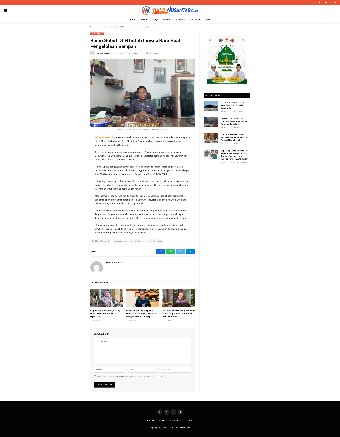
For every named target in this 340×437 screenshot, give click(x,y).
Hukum (144, 19)
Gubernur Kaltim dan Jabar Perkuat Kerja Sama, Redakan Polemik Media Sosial (234, 137)
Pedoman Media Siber (169, 421)
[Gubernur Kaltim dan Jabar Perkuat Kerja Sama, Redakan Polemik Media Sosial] (211, 138)
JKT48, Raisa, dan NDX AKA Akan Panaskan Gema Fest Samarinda (233, 105)
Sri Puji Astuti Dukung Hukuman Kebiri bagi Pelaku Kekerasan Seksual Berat (178, 313)
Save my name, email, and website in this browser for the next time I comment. (130, 376)
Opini (207, 19)
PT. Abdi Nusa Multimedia (178, 427)
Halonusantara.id (120, 241)
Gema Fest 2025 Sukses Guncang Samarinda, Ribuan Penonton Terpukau (234, 121)
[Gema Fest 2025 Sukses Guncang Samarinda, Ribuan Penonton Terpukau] (211, 122)
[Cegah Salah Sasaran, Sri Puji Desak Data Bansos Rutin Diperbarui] (106, 298)
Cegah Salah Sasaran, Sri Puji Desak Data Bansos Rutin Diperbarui (105, 313)
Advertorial (179, 19)
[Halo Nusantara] (170, 10)
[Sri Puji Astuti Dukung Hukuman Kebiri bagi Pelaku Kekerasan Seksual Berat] (178, 298)
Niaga (155, 19)
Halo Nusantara (104, 53)
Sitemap (188, 421)
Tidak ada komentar (137, 53)
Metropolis (195, 19)
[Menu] (5, 10)
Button (329, 10)
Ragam (166, 19)
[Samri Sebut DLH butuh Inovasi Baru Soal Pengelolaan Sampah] (142, 93)
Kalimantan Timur (138, 241)
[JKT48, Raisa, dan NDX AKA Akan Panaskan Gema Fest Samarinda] (211, 106)
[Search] (335, 2)
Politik (133, 19)
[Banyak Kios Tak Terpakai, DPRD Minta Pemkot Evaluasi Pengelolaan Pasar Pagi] (142, 298)
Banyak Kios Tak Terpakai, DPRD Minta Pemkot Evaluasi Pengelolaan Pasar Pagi (141, 313)
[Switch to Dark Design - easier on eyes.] (331, 2)
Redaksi (151, 421)
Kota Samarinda (155, 241)
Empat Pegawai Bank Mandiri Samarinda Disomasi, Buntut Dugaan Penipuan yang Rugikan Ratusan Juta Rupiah (234, 155)
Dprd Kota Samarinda (101, 241)
